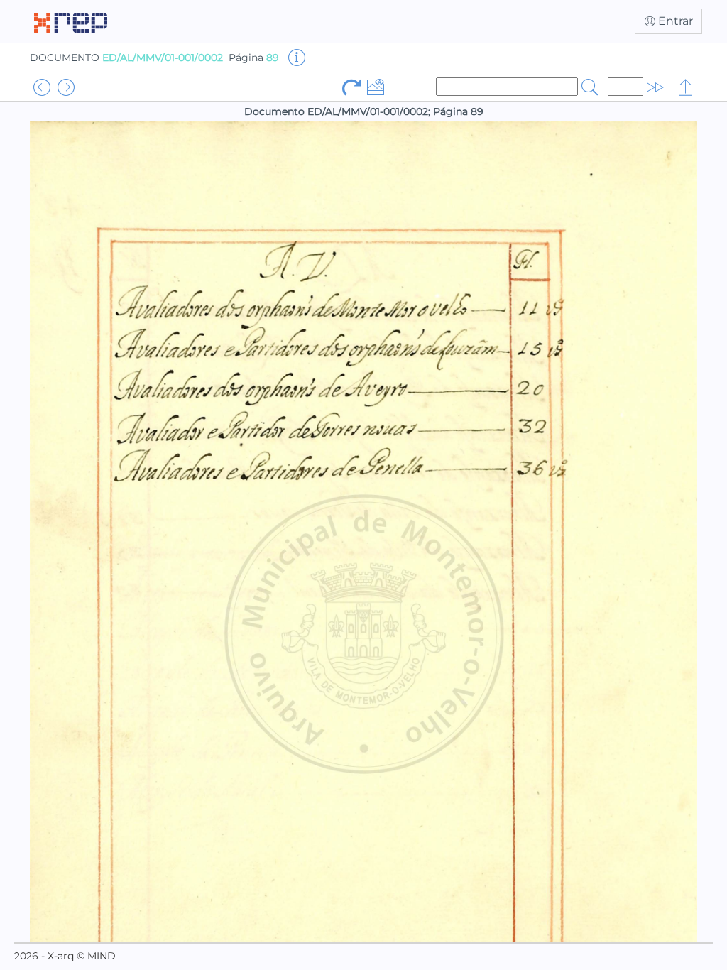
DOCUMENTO (126, 57)
